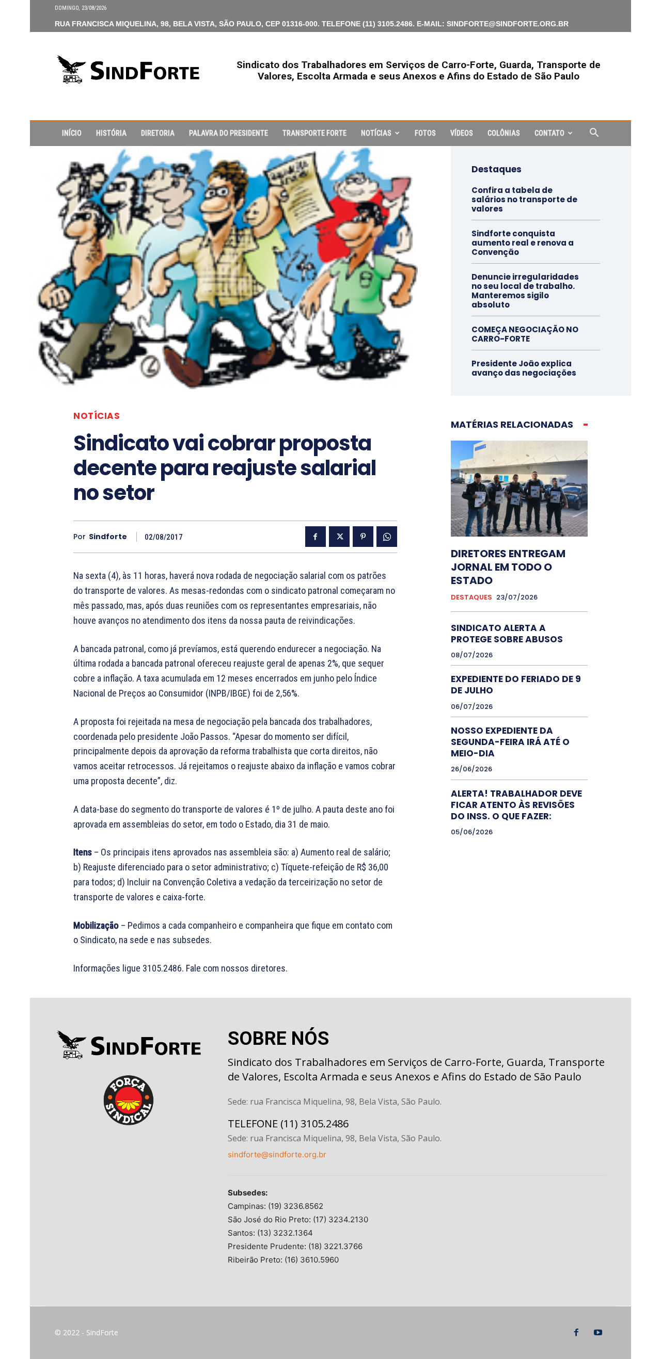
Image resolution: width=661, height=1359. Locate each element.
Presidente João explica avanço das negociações (523, 368)
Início (72, 133)
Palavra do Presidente (228, 133)
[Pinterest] (363, 536)
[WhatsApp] (386, 536)
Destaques (471, 597)
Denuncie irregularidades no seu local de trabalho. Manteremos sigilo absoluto (525, 290)
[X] (339, 536)
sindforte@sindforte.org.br (277, 1154)
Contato (549, 133)
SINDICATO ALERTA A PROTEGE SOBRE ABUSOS (507, 633)
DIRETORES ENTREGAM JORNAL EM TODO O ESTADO (508, 567)
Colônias (503, 133)
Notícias (376, 133)
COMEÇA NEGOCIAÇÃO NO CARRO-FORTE (524, 334)
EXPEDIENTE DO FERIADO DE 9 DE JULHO (516, 685)
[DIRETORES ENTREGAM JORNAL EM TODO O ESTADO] (519, 489)
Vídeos (461, 133)
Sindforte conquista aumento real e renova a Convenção (522, 242)
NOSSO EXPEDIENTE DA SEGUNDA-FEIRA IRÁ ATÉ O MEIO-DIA (510, 741)
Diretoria (158, 133)
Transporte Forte (314, 133)
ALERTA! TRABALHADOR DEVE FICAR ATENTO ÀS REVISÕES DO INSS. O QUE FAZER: (516, 804)
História (111, 133)
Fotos (425, 133)
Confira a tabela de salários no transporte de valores (524, 199)
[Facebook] (315, 536)
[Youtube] (598, 1332)
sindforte (108, 536)
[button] (593, 134)
